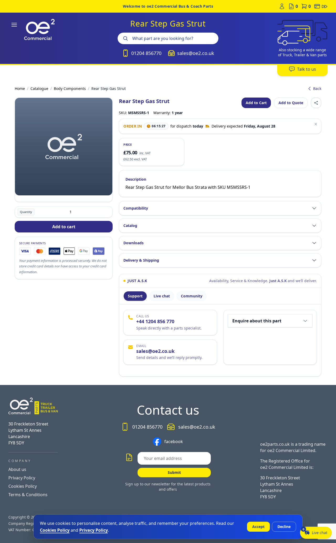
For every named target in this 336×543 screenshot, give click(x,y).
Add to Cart (256, 102)
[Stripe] (98, 251)
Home (20, 88)
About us (17, 469)
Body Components (70, 88)
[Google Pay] (84, 251)
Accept (258, 526)
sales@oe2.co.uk (155, 351)
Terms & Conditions (28, 495)
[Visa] (25, 251)
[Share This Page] (316, 103)
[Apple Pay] (69, 251)
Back (317, 88)
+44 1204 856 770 (155, 321)
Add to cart (63, 227)
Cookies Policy (22, 486)
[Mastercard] (39, 251)
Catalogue (39, 88)
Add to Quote (291, 102)
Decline (284, 526)
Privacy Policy (21, 478)
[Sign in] (282, 6)
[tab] (135, 296)
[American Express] (54, 251)
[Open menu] (14, 25)
